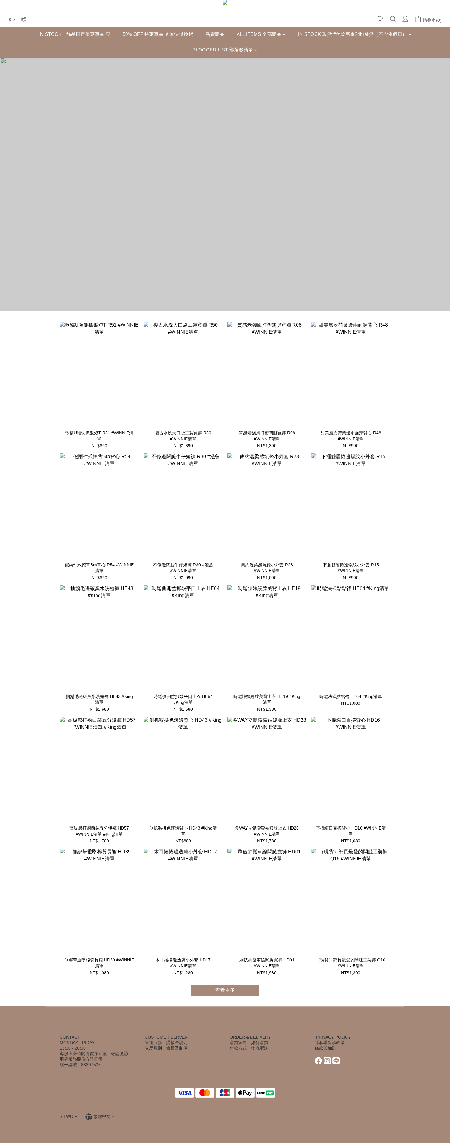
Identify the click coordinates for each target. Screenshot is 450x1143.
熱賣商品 (214, 34)
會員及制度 (177, 1048)
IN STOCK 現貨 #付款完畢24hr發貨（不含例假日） (352, 34)
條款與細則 (325, 1048)
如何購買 (259, 1042)
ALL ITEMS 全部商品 (259, 34)
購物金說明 (177, 1042)
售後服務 (153, 1042)
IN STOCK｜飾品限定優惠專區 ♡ (75, 34)
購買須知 (238, 1042)
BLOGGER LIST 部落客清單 (223, 49)
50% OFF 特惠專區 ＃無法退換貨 (158, 34)
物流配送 (259, 1048)
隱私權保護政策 (330, 1042)
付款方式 (238, 1048)
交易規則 (153, 1048)
